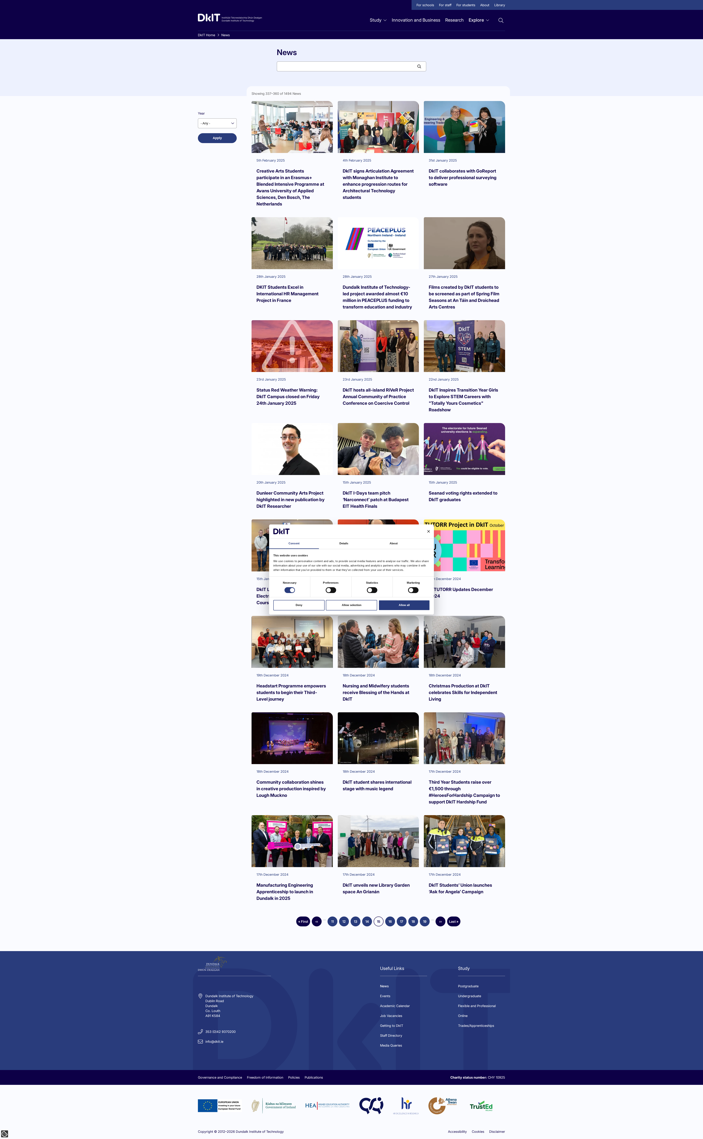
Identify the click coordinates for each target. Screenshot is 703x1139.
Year (201, 113)
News (225, 35)
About (484, 5)
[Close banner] (428, 531)
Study (376, 20)
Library (499, 5)
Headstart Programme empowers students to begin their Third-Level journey (291, 692)
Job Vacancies (391, 1016)
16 (391, 923)
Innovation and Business (416, 20)
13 (357, 923)
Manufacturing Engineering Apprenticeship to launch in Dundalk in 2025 (284, 891)
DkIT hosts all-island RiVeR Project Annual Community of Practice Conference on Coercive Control (378, 396)
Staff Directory (391, 1035)
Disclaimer (497, 1132)
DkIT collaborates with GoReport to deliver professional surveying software (462, 177)
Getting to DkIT (391, 1026)
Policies (294, 1077)
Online (463, 1016)
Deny (299, 605)
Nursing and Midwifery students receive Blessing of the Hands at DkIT (376, 692)
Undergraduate (469, 996)
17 (403, 923)
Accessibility (457, 1132)
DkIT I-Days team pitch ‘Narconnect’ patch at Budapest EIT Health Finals (376, 499)
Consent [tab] (294, 543)
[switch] (331, 590)
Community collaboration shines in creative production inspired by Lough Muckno (291, 788)
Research (454, 20)
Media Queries (391, 1045)
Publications (314, 1077)
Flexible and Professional (477, 1006)
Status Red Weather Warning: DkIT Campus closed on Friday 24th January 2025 (288, 396)
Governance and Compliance (220, 1077)
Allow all (404, 605)
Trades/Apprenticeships (476, 1026)
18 (415, 923)
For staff (445, 5)
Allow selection (351, 605)
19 (426, 923)
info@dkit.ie (214, 1041)
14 (368, 923)
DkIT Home (206, 35)
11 (334, 923)
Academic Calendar (395, 1006)
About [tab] (394, 543)
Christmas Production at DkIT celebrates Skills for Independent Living (463, 692)
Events (385, 996)
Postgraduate (468, 986)
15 (380, 923)
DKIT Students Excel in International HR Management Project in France (287, 294)
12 (345, 923)
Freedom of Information (265, 1077)
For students (465, 5)
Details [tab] (343, 543)
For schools (425, 5)
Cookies (478, 1132)
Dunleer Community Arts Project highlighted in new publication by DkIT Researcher (290, 499)
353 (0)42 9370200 (220, 1032)
